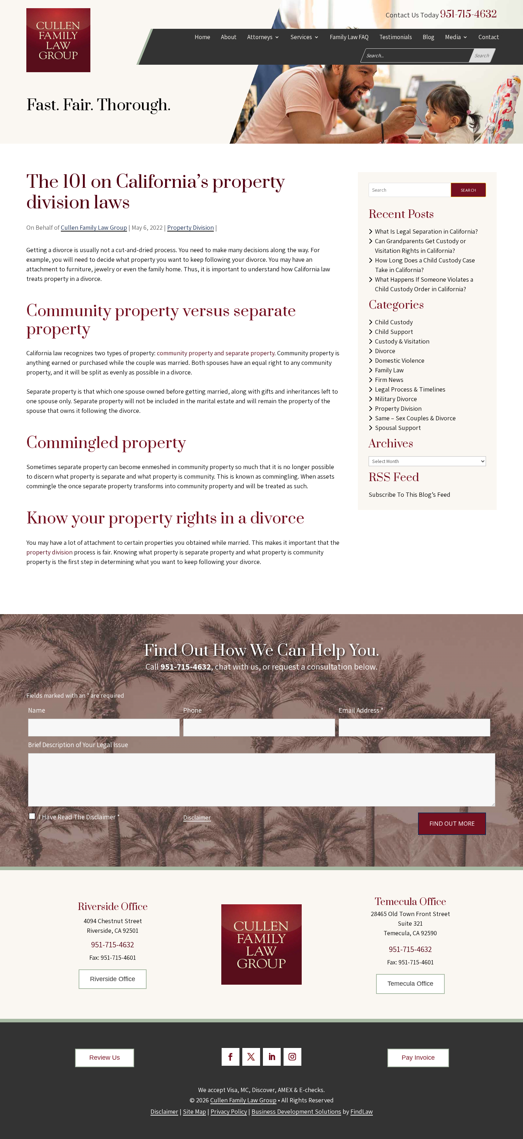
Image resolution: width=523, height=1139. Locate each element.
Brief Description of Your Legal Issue (78, 744)
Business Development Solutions (296, 1111)
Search (468, 190)
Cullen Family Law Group (94, 227)
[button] (516, 1087)
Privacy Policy (229, 1111)
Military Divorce (396, 399)
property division (49, 552)
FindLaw (361, 1111)
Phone (192, 710)
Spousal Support (398, 428)
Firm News (389, 380)
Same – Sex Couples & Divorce (415, 418)
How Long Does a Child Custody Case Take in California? (425, 265)
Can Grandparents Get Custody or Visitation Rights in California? (420, 246)
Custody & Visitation (402, 341)
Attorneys (260, 37)
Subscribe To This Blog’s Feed (409, 494)
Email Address (361, 710)
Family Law (389, 370)
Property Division (190, 227)
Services (301, 37)
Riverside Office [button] (112, 979)
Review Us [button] (104, 1057)
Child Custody (394, 322)
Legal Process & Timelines (410, 389)
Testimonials (395, 37)
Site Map (194, 1111)
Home (202, 37)
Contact (489, 37)
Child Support (394, 332)
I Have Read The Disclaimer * (79, 817)
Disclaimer (197, 817)
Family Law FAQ (349, 37)
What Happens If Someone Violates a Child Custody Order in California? (424, 284)
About (229, 37)
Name (36, 710)
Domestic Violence (399, 360)
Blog (428, 37)
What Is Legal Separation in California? (426, 231)
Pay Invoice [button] (418, 1057)
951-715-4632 (468, 14)
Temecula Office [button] (410, 983)
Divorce (385, 351)
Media (453, 37)
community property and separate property (215, 353)
